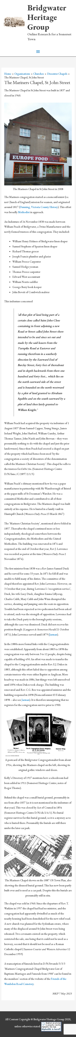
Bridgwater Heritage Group (46, 17)
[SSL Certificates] (51, 1026)
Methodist (24, 212)
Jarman (53, 634)
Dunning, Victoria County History (39, 207)
